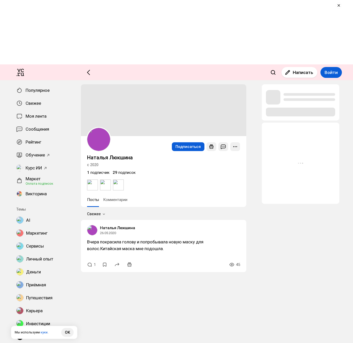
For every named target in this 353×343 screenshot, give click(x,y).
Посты (93, 199)
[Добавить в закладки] (104, 264)
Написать (303, 72)
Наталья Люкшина (117, 228)
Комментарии (115, 199)
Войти (331, 72)
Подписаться (188, 146)
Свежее (94, 214)
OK (67, 332)
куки (44, 332)
